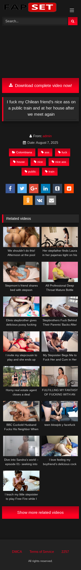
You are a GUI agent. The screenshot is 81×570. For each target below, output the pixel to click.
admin (47, 136)
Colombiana (24, 152)
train (51, 171)
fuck (64, 152)
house (21, 161)
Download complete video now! (43, 85)
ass (47, 152)
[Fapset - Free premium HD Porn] (33, 8)
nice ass (60, 161)
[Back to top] (68, 558)
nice (40, 161)
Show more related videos (40, 512)
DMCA (17, 551)
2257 (65, 551)
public (32, 171)
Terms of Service (41, 551)
